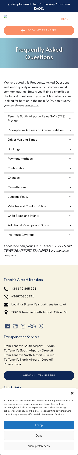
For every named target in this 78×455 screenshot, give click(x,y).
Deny (39, 435)
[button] (72, 393)
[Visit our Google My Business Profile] (15, 326)
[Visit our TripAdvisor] (32, 326)
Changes (14, 178)
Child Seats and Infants (23, 216)
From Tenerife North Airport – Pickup (29, 355)
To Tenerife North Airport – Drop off (28, 360)
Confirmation (16, 168)
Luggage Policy (18, 197)
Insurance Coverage (21, 235)
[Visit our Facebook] (7, 326)
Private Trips (12, 364)
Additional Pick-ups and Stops (28, 225)
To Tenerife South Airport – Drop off (28, 350)
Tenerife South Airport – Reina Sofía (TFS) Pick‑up (36, 118)
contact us (32, 105)
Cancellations (17, 187)
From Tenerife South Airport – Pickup (29, 346)
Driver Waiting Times (22, 140)
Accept (39, 425)
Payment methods (20, 159)
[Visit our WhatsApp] (41, 326)
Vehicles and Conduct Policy (27, 206)
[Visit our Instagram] (23, 326)
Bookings (14, 149)
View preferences (39, 446)
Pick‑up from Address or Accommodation (36, 130)
